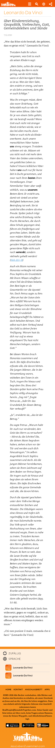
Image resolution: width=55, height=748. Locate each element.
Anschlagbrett (33, 689)
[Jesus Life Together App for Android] (28, 726)
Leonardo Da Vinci (23, 667)
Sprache (15, 659)
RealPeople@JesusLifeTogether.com (19, 709)
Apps (47, 689)
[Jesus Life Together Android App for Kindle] (43, 726)
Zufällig (15, 653)
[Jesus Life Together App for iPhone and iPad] (12, 726)
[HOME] (9, 5)
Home (8, 689)
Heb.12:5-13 (17, 260)
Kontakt (18, 689)
